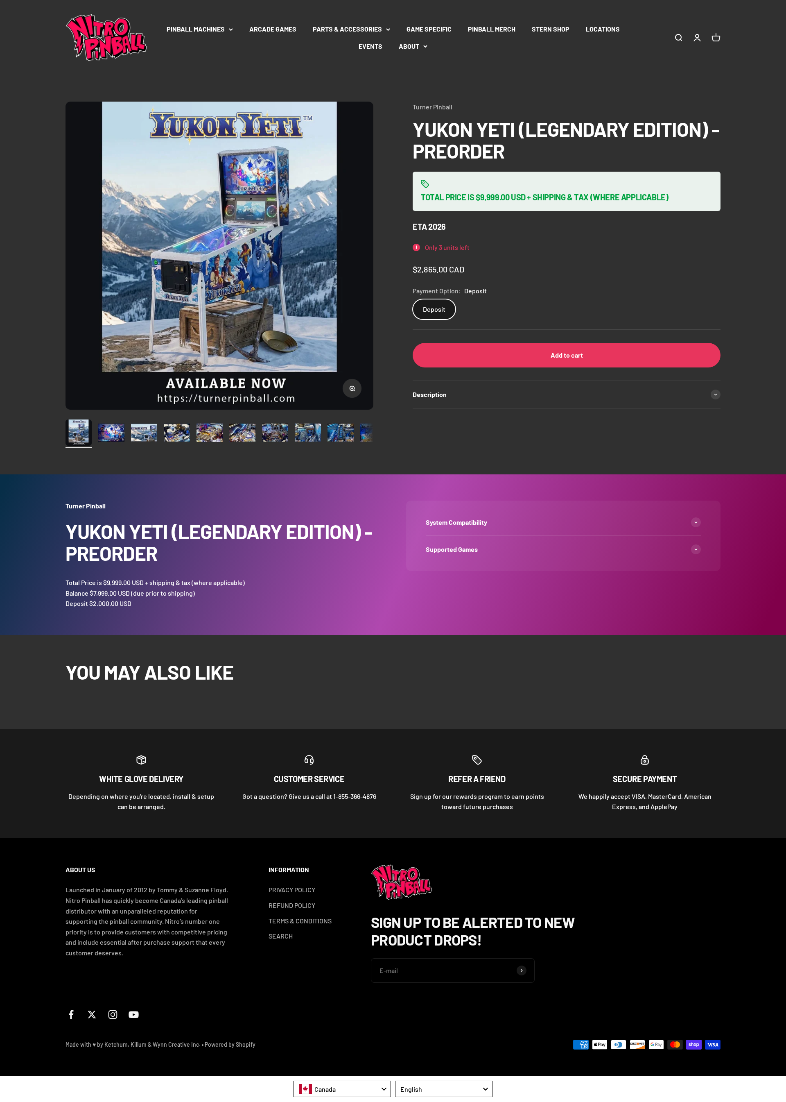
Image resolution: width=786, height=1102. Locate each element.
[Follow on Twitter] (91, 1014)
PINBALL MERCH (491, 29)
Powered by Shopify (230, 1044)
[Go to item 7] (275, 433)
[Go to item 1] (79, 433)
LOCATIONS (603, 29)
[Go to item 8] (308, 433)
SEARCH (281, 936)
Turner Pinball (432, 107)
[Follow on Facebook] (71, 1014)
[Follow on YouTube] (133, 1014)
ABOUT (409, 46)
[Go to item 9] (341, 433)
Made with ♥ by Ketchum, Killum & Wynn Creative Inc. (133, 1044)
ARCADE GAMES (272, 29)
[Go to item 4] (177, 433)
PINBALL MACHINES (196, 29)
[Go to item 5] (209, 433)
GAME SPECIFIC (429, 29)
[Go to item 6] (242, 433)
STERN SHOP (550, 29)
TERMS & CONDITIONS (300, 921)
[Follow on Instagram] (112, 1014)
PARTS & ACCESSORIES (347, 29)
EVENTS (370, 46)
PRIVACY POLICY (292, 889)
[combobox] (342, 1089)
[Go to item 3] (144, 433)
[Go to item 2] (111, 433)
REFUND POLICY (292, 905)
